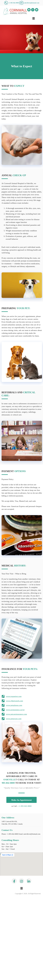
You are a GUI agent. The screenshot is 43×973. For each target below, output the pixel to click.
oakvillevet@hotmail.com (31, 834)
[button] (34, 18)
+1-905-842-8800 (25, 806)
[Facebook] (29, 9)
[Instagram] (32, 9)
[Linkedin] (36, 9)
